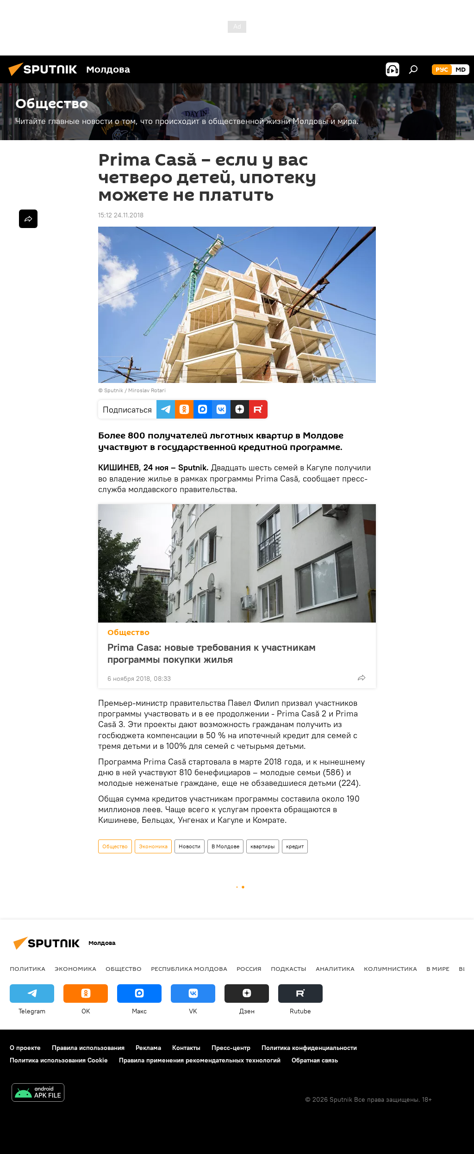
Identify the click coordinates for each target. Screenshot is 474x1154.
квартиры (262, 846)
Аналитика (335, 968)
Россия (249, 968)
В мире (437, 968)
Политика (27, 968)
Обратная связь (315, 1060)
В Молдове (225, 846)
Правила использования (88, 1047)
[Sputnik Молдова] (45, 77)
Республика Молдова (189, 968)
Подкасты (288, 968)
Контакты (186, 1047)
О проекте (25, 1047)
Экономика (153, 846)
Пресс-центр (231, 1047)
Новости (189, 846)
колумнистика (390, 968)
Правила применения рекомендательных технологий (200, 1060)
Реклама (148, 1047)
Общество (128, 632)
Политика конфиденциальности (309, 1047)
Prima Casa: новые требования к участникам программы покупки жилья (211, 653)
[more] (361, 677)
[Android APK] (37, 1093)
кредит (295, 846)
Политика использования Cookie (59, 1060)
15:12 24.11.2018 (120, 215)
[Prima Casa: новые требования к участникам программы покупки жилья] (237, 563)
